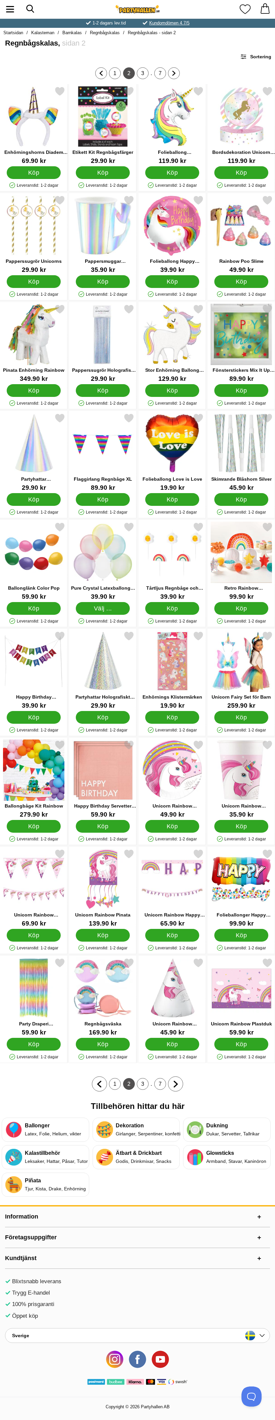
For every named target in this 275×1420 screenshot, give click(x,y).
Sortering (260, 56)
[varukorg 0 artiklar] (265, 9)
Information (21, 1216)
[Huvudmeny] (10, 9)
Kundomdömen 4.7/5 (169, 22)
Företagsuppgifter (31, 1237)
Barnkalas (72, 32)
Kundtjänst (21, 1258)
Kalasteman (42, 32)
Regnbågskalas (105, 32)
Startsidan (13, 32)
